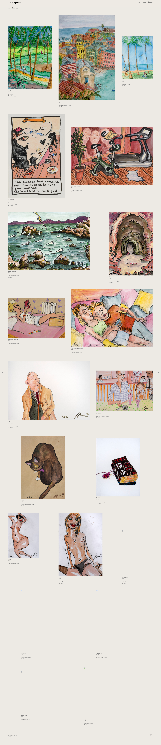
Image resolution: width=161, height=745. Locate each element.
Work (9, 8)
